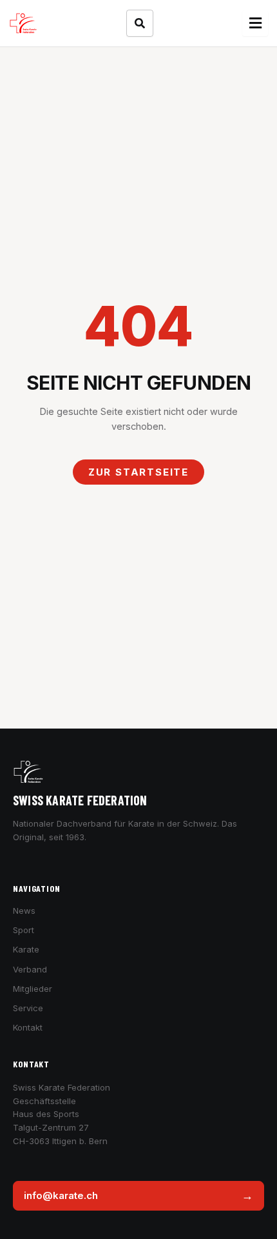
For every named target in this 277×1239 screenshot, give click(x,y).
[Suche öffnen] (139, 23)
